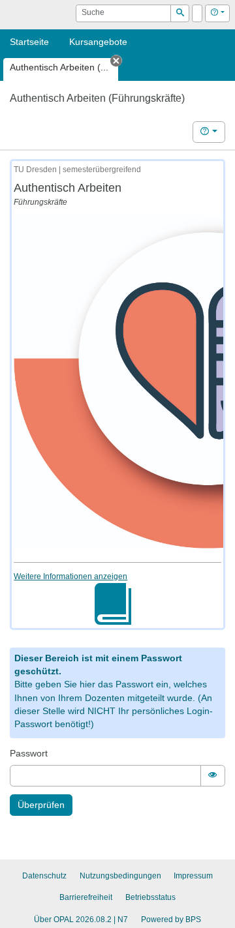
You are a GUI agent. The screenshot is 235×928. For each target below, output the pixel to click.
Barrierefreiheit (85, 897)
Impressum (193, 875)
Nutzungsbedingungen (120, 875)
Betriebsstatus (150, 897)
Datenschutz (44, 875)
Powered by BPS (171, 919)
